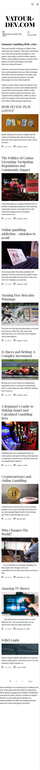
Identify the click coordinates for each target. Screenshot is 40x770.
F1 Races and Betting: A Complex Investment (18, 353)
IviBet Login (10, 640)
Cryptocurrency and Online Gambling (16, 478)
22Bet (4, 69)
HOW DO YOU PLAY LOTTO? (16, 108)
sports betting (22, 698)
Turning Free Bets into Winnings (18, 297)
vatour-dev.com (20, 21)
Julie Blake (8, 147)
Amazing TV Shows (15, 588)
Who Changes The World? (15, 532)
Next (30, 681)
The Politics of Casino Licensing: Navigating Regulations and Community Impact (17, 164)
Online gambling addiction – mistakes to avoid (19, 233)
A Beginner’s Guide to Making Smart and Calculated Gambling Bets (17, 412)
